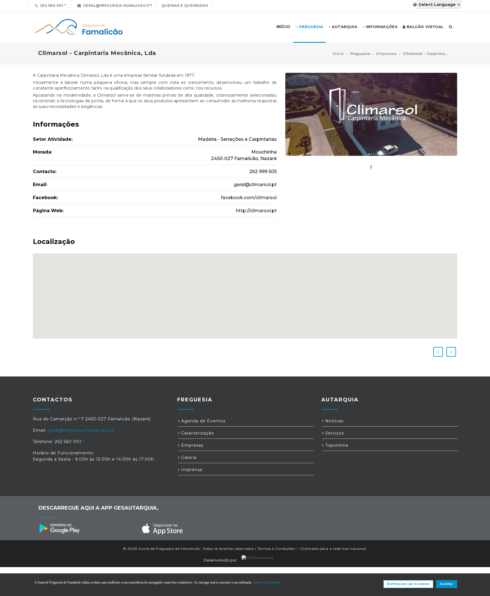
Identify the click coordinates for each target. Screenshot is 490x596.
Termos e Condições (275, 548)
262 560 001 (51, 5)
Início (338, 53)
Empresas (386, 53)
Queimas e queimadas (184, 5)
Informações (381, 26)
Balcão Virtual (424, 26)
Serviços (334, 433)
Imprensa (191, 469)
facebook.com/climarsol (249, 197)
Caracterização (197, 433)
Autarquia (344, 26)
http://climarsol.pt (256, 210)
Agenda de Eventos (202, 420)
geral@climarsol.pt (255, 184)
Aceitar (446, 584)
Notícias (333, 420)
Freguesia (310, 26)
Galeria (188, 457)
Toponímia (336, 445)
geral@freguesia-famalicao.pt (117, 5)
